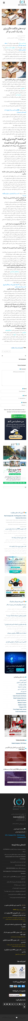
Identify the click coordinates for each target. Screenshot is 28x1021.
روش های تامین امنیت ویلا (20, 865)
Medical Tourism (22, 703)
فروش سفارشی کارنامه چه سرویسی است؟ (17, 897)
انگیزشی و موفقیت (18, 38)
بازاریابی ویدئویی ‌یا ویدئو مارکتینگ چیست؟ (16, 616)
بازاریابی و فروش (10, 38)
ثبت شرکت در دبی (22, 689)
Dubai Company (16, 743)
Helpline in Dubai (22, 705)
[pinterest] (4, 1004)
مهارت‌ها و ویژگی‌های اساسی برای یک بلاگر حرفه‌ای (16, 882)
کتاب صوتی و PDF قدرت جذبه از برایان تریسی (15, 529)
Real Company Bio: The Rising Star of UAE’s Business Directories (14, 872)
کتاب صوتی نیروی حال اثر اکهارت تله (17, 546)
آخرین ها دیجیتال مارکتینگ (16, 602)
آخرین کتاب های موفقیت (17, 513)
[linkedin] (24, 1007)
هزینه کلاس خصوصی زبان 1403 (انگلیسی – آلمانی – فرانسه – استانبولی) (14, 877)
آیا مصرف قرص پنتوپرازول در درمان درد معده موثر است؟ (14, 891)
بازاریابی (21, 348)
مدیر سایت (19, 36)
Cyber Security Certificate (19, 696)
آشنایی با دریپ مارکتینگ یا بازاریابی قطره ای (16, 642)
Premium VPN (12, 835)
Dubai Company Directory (19, 698)
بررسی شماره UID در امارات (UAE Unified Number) (15, 868)
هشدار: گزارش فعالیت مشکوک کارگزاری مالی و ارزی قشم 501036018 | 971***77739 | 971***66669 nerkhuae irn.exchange (14, 857)
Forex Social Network (21, 712)
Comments (22, 40)
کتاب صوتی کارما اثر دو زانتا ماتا (19, 538)
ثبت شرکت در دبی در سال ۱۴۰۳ (19, 885)
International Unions (21, 694)
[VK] (7, 1004)
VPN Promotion (21, 835)
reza (24, 924)
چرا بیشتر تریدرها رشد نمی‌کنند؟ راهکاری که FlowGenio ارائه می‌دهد (14, 850)
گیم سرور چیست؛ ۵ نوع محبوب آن (18, 888)
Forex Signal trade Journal (19, 709)
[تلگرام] (9, 1004)
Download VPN (21, 837)
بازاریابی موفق (22, 50)
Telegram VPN (22, 707)
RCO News (23, 743)
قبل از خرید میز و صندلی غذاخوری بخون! (17, 862)
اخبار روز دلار (23, 691)
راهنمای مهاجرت (22, 685)
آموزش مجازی (23, 680)
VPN (6, 835)
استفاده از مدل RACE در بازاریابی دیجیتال (16, 633)
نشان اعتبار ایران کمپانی (20, 832)
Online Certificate (21, 700)
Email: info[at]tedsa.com (18, 817)
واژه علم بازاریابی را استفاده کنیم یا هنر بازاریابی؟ (15, 624)
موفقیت (13, 348)
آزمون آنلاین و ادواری (21, 682)
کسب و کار (17, 348)
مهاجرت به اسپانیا (22, 687)
